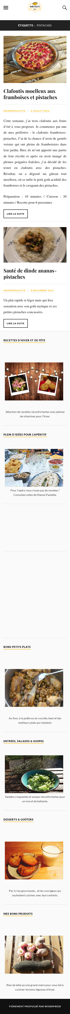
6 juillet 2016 (40, 110)
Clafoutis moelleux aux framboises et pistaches (30, 93)
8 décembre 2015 (42, 290)
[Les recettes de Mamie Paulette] (35, 9)
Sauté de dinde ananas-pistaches (30, 273)
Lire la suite (15, 213)
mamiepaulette (15, 110)
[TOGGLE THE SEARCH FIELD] (64, 8)
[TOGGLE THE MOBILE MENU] (6, 8)
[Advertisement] (35, 527)
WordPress (53, 1006)
